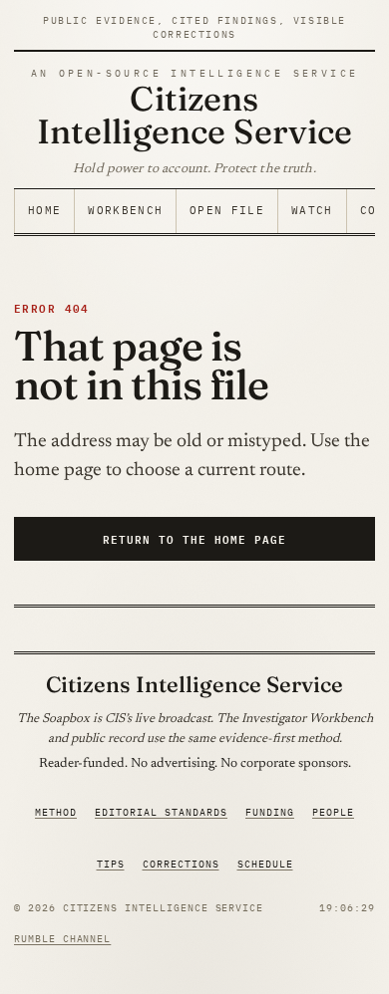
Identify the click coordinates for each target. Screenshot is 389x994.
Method (56, 812)
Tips (111, 864)
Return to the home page (194, 538)
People (333, 812)
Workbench (125, 210)
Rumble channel (62, 938)
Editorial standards (161, 812)
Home (44, 210)
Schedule (265, 864)
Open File (227, 210)
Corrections (181, 864)
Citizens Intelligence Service (195, 115)
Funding (269, 812)
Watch (312, 210)
